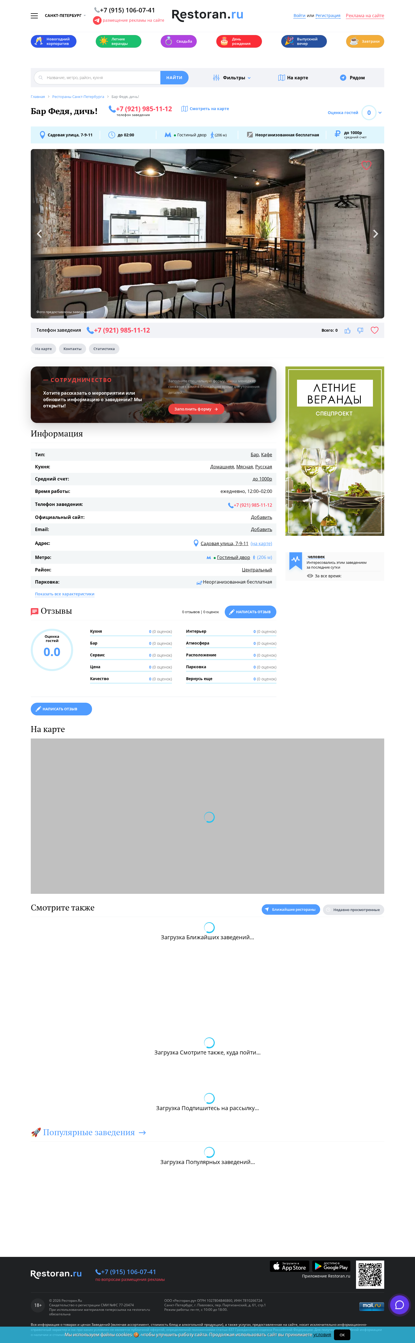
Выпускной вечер (301, 41)
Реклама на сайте (365, 16)
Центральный (257, 570)
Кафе (266, 454)
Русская (263, 467)
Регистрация (328, 15)
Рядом (357, 78)
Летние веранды (113, 41)
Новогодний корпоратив (52, 41)
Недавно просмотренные (356, 909)
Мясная (244, 467)
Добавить (261, 517)
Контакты (73, 348)
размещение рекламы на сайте (133, 20)
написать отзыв (60, 708)
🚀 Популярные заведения (83, 1132)
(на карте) (261, 543)
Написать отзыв (253, 611)
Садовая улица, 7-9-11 (70, 134)
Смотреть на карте (209, 108)
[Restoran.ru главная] (207, 16)
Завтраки (364, 40)
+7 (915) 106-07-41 (128, 1271)
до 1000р (262, 479)
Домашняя (222, 467)
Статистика (104, 348)
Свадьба (178, 40)
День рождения (234, 41)
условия (322, 1334)
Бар (255, 454)
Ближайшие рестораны (294, 909)
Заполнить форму (192, 409)
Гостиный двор (233, 557)
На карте (297, 78)
